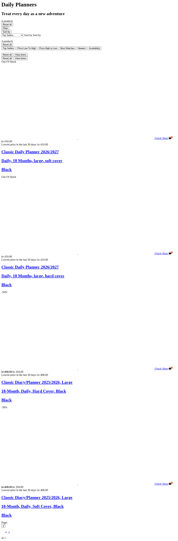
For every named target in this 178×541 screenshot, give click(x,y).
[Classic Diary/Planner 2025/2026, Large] (78, 368)
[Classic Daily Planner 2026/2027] (78, 138)
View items (20, 54)
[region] (89, 270)
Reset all (7, 24)
